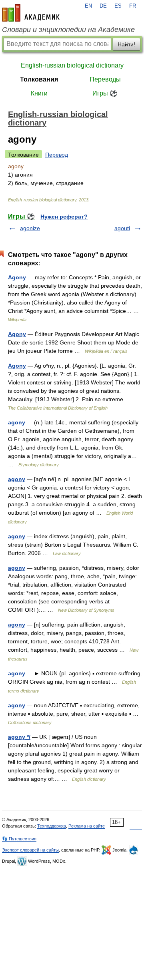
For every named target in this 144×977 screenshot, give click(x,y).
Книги (39, 93)
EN (88, 6)
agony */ (19, 737)
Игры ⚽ (105, 93)
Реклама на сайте (86, 826)
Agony (17, 277)
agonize (30, 228)
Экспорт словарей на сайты (30, 850)
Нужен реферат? (64, 216)
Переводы (105, 79)
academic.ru (31, 13)
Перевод (56, 154)
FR (132, 6)
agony (16, 422)
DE (103, 6)
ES (118, 6)
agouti (122, 228)
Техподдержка (51, 826)
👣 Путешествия (19, 838)
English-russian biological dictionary (72, 65)
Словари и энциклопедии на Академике (68, 30)
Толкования (39, 79)
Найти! (126, 44)
